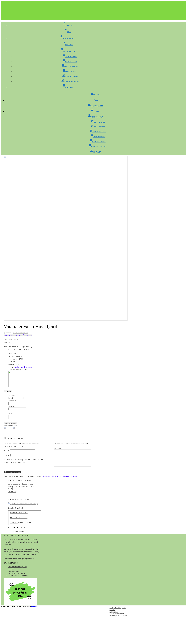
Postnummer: (13, 359)
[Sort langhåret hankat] (8, 434)
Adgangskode (15, 517)
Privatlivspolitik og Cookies (18, 575)
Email (10, 488)
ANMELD (8, 391)
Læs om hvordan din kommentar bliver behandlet (60, 476)
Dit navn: (12, 401)
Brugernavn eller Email (18, 512)
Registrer (28, 522)
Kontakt (11, 569)
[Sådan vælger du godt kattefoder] (17, 434)
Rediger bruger (18, 531)
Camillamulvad (11, 426)
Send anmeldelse (10, 423)
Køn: (10, 362)
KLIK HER (35, 606)
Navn (6, 451)
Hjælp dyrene (13, 571)
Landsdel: (11, 356)
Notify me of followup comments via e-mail (72, 444)
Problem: (12, 395)
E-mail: (10, 367)
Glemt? (21, 522)
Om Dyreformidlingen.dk (17, 567)
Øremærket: (13, 364)
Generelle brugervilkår (16, 573)
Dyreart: (11, 353)
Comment (57, 448)
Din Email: (12, 406)
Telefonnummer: (14, 370)
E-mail (7, 455)
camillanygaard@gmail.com (24, 367)
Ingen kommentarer (20, 333)
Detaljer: (12, 413)
